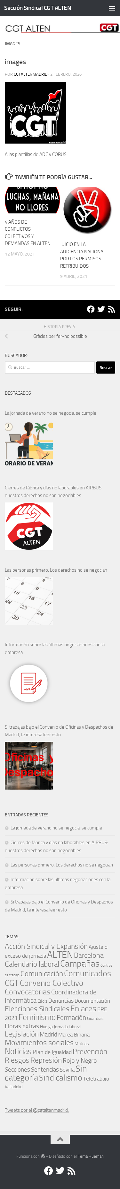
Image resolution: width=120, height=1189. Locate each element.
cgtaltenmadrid (30, 74)
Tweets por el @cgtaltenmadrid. (37, 1110)
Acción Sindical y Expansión (46, 946)
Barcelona (89, 955)
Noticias (18, 1051)
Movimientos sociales (39, 1042)
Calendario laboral (32, 964)
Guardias (95, 1018)
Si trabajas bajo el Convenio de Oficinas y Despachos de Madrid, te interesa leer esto (59, 731)
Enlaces (83, 1008)
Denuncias (61, 1000)
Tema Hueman (91, 1156)
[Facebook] (91, 309)
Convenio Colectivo (51, 983)
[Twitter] (101, 309)
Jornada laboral (67, 1026)
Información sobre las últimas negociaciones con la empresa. (55, 648)
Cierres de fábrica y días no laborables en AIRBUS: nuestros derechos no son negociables (53, 491)
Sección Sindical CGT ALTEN (37, 7)
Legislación (22, 1034)
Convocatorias (27, 991)
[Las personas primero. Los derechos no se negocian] (29, 601)
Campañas (80, 963)
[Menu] (112, 8)
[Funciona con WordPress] (43, 1156)
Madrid (48, 1034)
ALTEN (60, 954)
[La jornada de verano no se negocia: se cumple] (29, 444)
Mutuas (82, 1043)
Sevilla (67, 1070)
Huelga (46, 1026)
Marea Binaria (74, 1034)
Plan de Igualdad (52, 1052)
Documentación (92, 1001)
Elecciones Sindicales (37, 1009)
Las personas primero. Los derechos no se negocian (56, 570)
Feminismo (37, 1017)
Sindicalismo (60, 1078)
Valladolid (13, 1086)
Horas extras (22, 1026)
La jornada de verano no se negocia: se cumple (50, 413)
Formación (71, 1018)
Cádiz (42, 1001)
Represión (46, 1060)
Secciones (17, 1069)
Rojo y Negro (80, 1060)
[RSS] (111, 309)
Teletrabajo (96, 1079)
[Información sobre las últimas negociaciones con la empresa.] (29, 683)
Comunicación (41, 974)
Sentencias (45, 1069)
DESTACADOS (18, 393)
